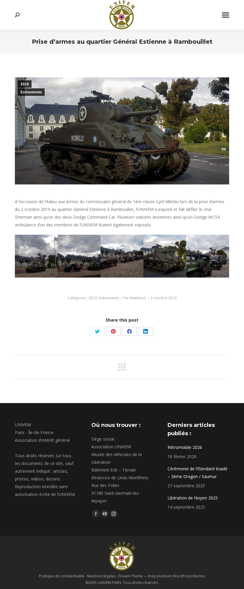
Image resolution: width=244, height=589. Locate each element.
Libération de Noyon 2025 (193, 498)
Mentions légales (101, 576)
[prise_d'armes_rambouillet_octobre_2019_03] (122, 256)
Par (134, 297)
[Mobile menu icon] (225, 15)
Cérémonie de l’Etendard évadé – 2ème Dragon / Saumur (197, 472)
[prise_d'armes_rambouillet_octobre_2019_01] (36, 256)
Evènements (31, 92)
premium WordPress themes (181, 576)
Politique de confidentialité (61, 576)
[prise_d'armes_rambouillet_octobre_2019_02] (79, 256)
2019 (25, 84)
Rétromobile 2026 (185, 447)
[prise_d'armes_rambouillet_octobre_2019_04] (164, 256)
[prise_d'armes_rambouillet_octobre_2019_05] (207, 256)
